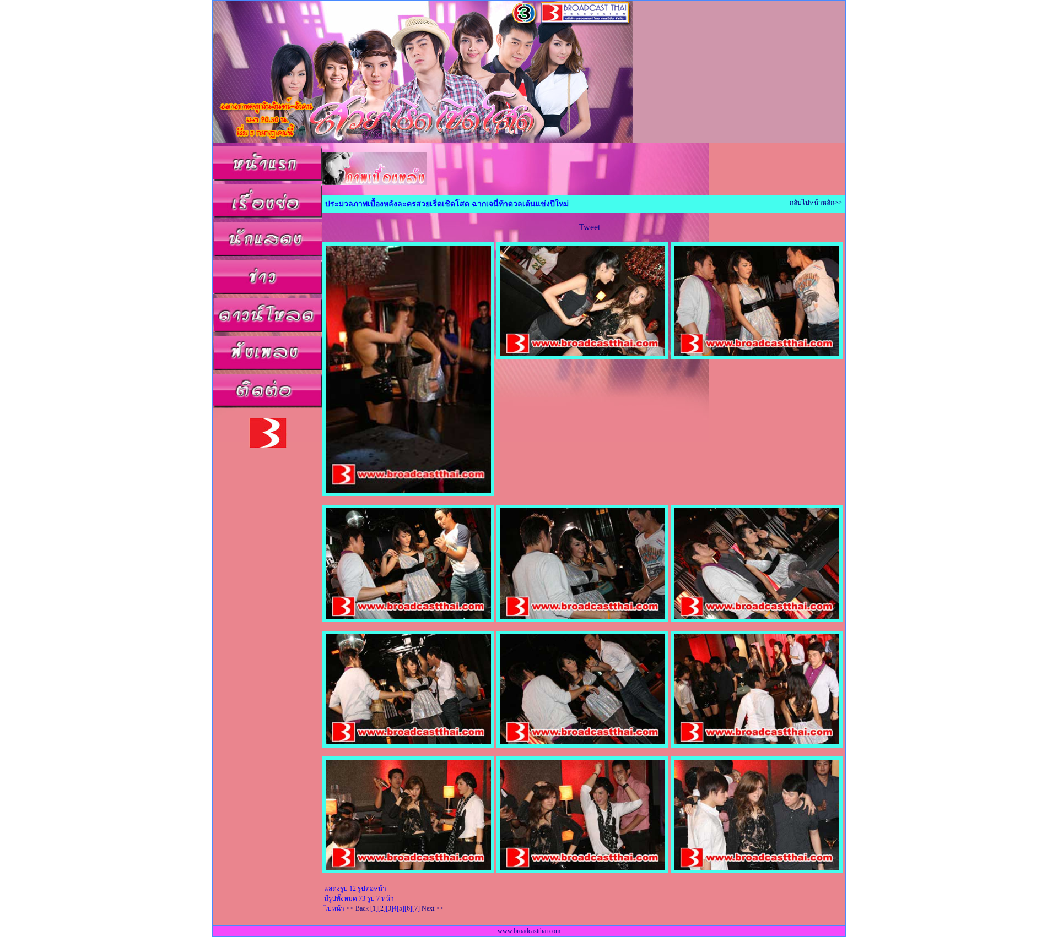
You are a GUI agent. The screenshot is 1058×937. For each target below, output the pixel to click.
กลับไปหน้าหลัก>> (816, 202)
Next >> (433, 908)
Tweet (589, 227)
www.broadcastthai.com (529, 931)
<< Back (357, 908)
